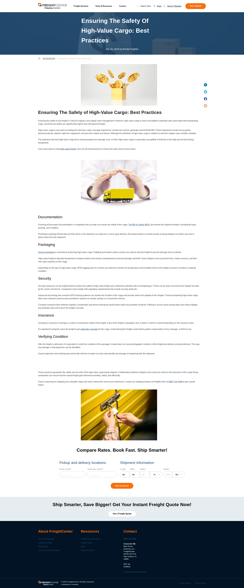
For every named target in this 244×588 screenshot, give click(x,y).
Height (142, 469)
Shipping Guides (87, 550)
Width (132, 469)
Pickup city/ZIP (65, 469)
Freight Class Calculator (90, 539)
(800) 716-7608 (130, 539)
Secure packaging (46, 252)
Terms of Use (200, 583)
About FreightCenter (46, 539)
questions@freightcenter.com (135, 572)
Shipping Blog (86, 542)
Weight (166, 469)
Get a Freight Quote (122, 514)
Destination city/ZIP (95, 469)
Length (123, 469)
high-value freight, (68, 149)
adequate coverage (89, 329)
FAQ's (83, 546)
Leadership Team (45, 542)
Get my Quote (122, 485)
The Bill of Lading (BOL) (139, 225)
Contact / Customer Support (49, 550)
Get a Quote (195, 6)
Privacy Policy (185, 583)
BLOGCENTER (49, 58)
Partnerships (43, 546)
